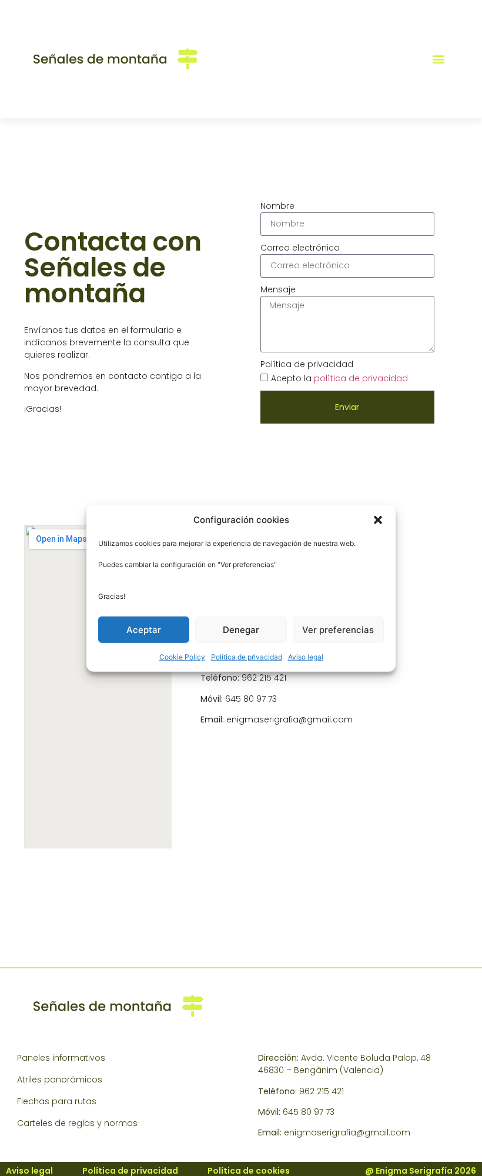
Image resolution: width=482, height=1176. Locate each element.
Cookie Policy (182, 656)
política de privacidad (361, 378)
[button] (378, 520)
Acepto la (339, 378)
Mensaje (278, 289)
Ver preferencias (338, 629)
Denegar (241, 629)
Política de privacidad (246, 656)
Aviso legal (305, 656)
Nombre (277, 206)
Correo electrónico (300, 248)
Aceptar (143, 629)
